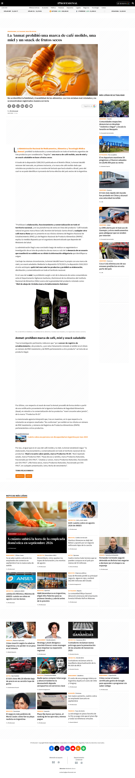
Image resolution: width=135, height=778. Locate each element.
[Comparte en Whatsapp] (18, 106)
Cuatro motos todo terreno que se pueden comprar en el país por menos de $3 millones (82, 560)
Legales (78, 8)
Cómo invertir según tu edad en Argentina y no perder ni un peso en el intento (21, 646)
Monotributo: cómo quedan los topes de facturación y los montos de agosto (51, 560)
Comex (104, 8)
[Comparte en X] (13, 106)
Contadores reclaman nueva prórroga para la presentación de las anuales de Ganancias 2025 (81, 646)
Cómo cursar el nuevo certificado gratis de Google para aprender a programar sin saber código (113, 682)
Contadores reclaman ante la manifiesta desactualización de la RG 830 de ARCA (82, 663)
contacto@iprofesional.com (67, 772)
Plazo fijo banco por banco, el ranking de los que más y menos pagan (51, 717)
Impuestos (70, 8)
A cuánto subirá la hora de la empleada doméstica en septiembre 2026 (36, 541)
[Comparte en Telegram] (26, 106)
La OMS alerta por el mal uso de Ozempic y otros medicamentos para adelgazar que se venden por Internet (113, 232)
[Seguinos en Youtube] (72, 748)
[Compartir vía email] (31, 106)
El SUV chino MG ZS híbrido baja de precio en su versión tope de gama (20, 681)
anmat (28, 476)
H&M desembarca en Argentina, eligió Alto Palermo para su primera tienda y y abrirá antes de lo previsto (51, 597)
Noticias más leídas (16, 495)
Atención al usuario (56, 758)
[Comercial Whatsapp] (81, 763)
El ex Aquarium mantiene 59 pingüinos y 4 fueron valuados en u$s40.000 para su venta (112, 160)
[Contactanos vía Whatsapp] (59, 762)
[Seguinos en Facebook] (51, 748)
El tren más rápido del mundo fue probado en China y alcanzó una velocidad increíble (113, 195)
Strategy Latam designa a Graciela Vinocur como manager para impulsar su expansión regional (51, 646)
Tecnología (95, 8)
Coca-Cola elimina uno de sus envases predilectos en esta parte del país (112, 266)
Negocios (86, 8)
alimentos (20, 476)
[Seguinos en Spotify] (83, 748)
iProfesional (12, 31)
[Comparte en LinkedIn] (22, 106)
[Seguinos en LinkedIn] (67, 748)
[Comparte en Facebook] (9, 106)
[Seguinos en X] (56, 748)
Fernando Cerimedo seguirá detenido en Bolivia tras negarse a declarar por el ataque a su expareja (114, 562)
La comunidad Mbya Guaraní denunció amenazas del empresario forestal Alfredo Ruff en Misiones (83, 596)
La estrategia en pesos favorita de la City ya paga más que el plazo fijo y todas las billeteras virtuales (83, 716)
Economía (45, 8)
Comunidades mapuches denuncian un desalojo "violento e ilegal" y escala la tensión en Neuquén (112, 125)
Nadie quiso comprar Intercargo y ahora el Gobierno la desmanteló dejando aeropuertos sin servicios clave (51, 682)
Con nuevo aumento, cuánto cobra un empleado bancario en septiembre (82, 698)
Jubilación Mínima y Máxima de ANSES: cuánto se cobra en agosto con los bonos (20, 596)
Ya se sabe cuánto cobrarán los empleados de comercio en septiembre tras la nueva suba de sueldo (20, 562)
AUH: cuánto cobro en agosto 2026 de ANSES (81, 524)
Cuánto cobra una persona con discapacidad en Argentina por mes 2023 (58, 437)
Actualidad (21, 31)
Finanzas (61, 8)
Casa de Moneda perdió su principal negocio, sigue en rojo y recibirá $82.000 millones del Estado (82, 578)
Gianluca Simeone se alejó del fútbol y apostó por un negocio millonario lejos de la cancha (81, 543)
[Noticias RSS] (78, 748)
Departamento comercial (79, 759)
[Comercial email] (76, 763)
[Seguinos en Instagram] (62, 748)
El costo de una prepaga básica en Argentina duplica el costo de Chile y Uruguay (82, 681)
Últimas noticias (34, 8)
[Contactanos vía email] (53, 762)
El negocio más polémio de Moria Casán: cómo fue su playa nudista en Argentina (20, 717)
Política (53, 8)
